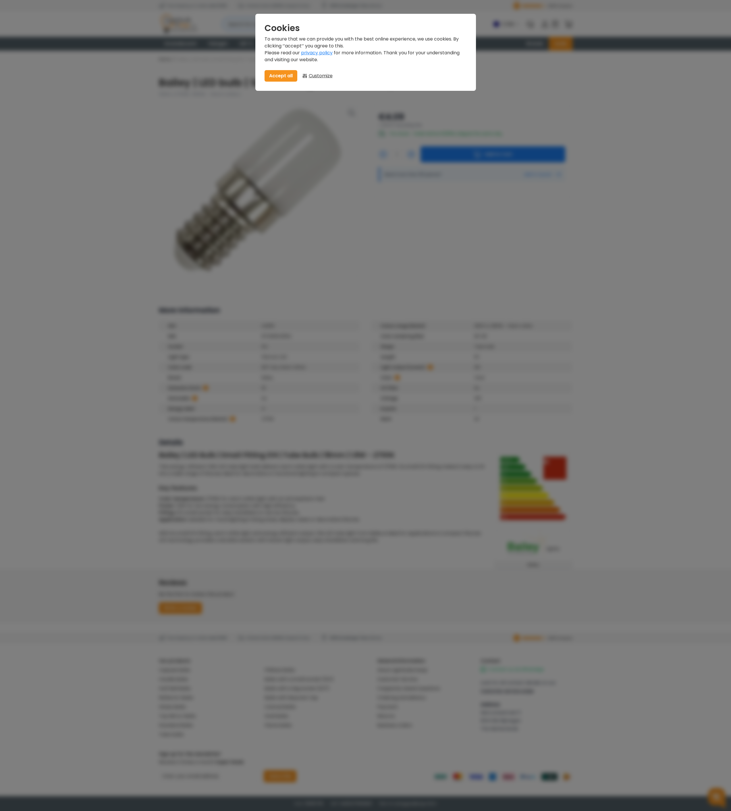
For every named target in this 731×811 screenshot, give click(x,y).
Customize (321, 75)
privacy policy (317, 52)
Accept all (281, 75)
